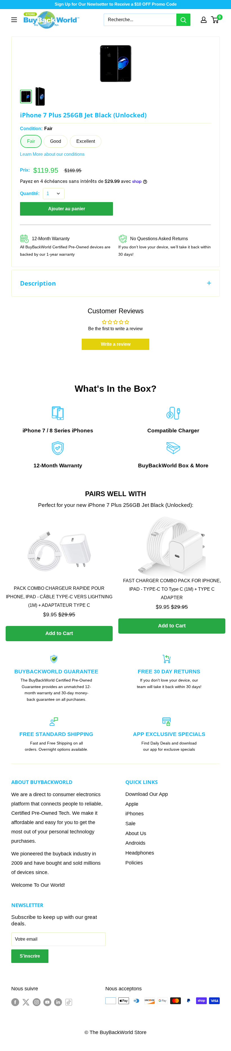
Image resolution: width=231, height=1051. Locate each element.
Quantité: (29, 193)
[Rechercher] (183, 20)
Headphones (139, 853)
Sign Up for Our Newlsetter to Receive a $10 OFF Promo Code (116, 4)
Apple (131, 804)
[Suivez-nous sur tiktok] (69, 1002)
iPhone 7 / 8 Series (46, 430)
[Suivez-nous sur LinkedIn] (58, 1002)
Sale (130, 823)
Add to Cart (59, 633)
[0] (215, 19)
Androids (135, 843)
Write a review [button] (115, 344)
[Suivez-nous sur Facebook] (15, 1002)
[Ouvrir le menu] (14, 19)
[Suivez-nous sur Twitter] (26, 1002)
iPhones (82, 430)
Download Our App (146, 794)
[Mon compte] (203, 20)
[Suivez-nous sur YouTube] (47, 1002)
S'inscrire (30, 956)
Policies (134, 863)
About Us (135, 833)
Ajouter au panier (66, 208)
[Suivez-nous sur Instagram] (37, 1002)
